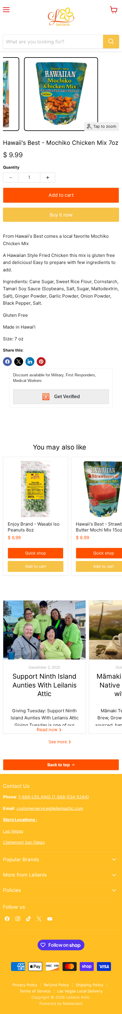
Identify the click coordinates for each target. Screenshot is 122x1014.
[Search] (111, 41)
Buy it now (61, 215)
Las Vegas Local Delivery (79, 991)
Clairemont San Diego (24, 842)
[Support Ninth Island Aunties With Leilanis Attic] (44, 629)
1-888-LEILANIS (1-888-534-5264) (53, 796)
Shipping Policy (89, 984)
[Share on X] (18, 361)
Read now (48, 729)
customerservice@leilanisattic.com (50, 808)
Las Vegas (13, 830)
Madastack (73, 1003)
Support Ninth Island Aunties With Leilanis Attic (44, 685)
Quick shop (35, 553)
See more (58, 741)
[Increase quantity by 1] (47, 178)
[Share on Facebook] (7, 361)
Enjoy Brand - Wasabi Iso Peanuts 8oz (34, 527)
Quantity (11, 167)
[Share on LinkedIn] (29, 361)
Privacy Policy (24, 984)
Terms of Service (35, 991)
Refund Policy (56, 984)
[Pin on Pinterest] (41, 361)
